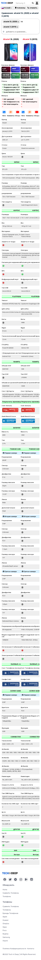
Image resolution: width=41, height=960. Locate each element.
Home (5, 890)
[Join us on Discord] (31, 879)
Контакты (30, 948)
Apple (5, 917)
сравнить (33, 8)
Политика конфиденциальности (14, 948)
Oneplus (6, 923)
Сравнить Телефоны (11, 906)
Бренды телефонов (10, 913)
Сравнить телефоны (11, 893)
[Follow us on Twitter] (10, 879)
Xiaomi (5, 941)
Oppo (5, 927)
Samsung (6, 937)
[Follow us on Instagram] (21, 879)
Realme (5, 934)
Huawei (5, 920)
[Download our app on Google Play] (26, 879)
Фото (4, 116)
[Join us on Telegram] (15, 879)
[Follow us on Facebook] (5, 879)
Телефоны (21, 8)
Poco (5, 930)
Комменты (10, 116)
